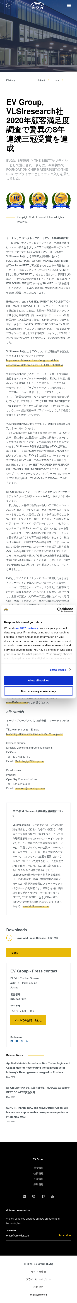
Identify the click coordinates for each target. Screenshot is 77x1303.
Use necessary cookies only (38, 690)
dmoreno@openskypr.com (30, 788)
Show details (58, 669)
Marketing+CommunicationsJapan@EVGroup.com (34, 734)
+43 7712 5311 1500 (22, 1010)
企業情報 (41, 80)
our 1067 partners (26, 627)
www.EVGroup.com (17, 702)
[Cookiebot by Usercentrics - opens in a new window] (57, 609)
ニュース (55, 80)
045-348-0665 (18, 999)
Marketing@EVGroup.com (29, 761)
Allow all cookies (38, 680)
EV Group (10, 80)
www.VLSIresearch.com (36, 906)
